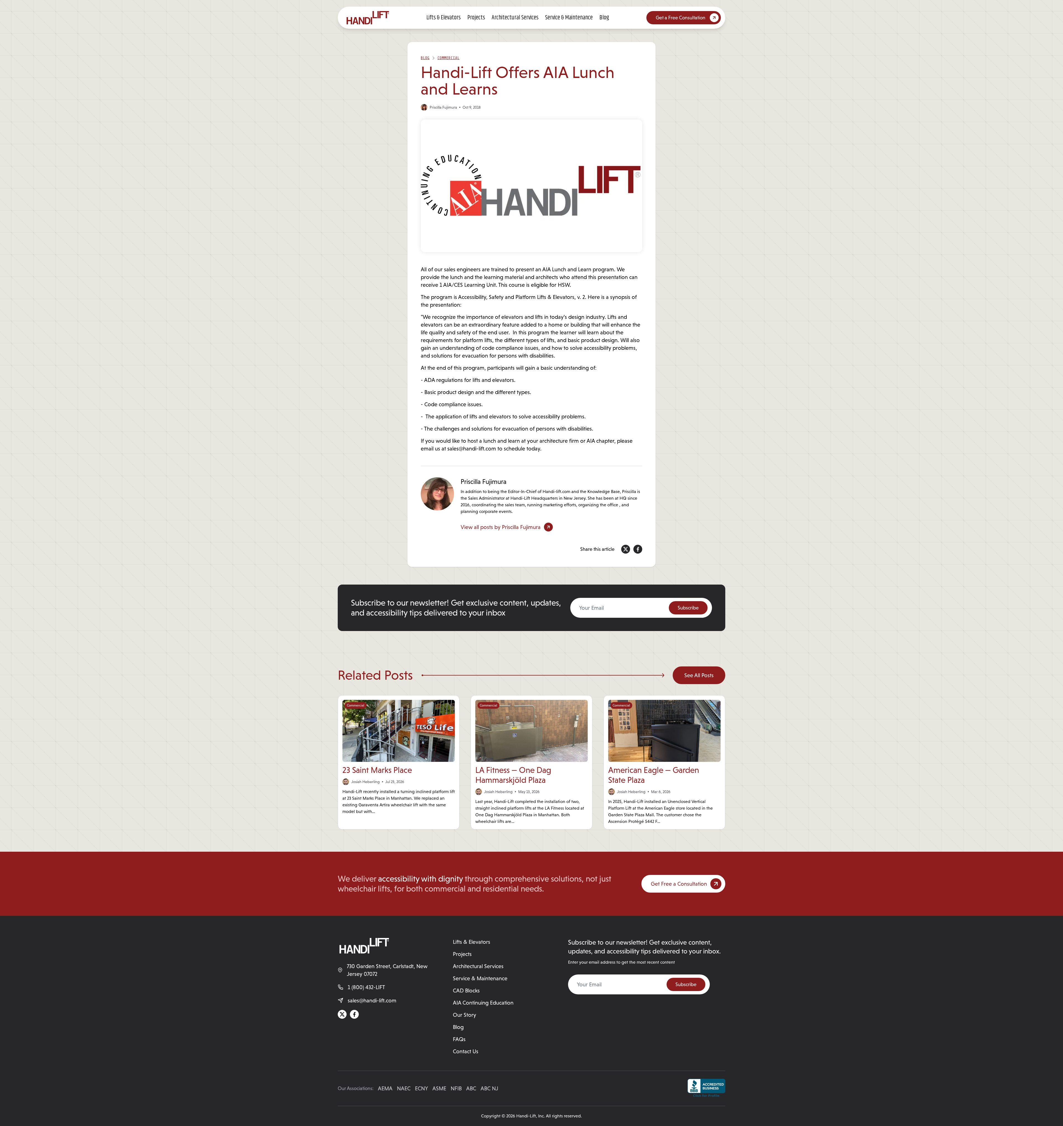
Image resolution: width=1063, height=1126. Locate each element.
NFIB (456, 1088)
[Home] (368, 17)
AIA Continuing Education (483, 1003)
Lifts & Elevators (443, 17)
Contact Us (465, 1051)
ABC (471, 1088)
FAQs (459, 1039)
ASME (439, 1088)
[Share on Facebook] (637, 549)
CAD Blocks (466, 990)
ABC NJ (489, 1088)
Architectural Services (515, 17)
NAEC (404, 1088)
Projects (476, 17)
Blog (604, 17)
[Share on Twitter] (625, 549)
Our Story (464, 1015)
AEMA (385, 1088)
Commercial (448, 58)
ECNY (421, 1088)
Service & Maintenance (569, 17)
